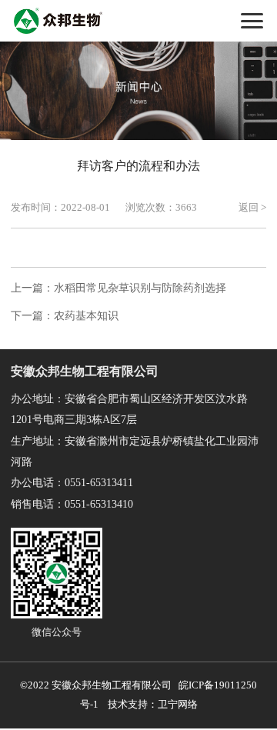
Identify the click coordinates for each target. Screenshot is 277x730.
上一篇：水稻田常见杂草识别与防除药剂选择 (118, 288)
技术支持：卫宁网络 (150, 704)
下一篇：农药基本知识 (64, 316)
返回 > (252, 207)
